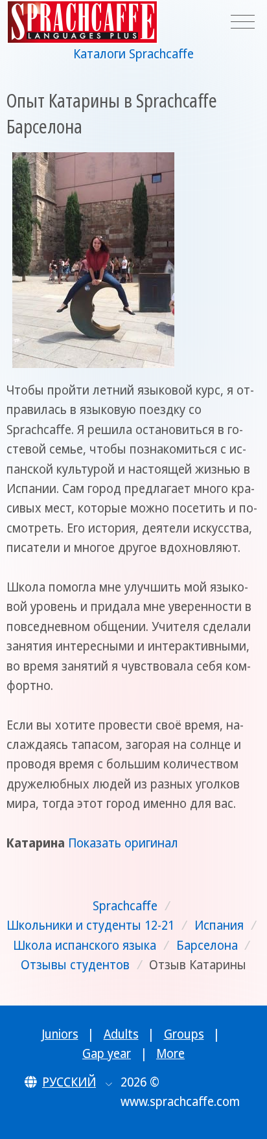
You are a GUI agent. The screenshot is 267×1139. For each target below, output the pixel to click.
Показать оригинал (123, 842)
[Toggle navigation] (242, 22)
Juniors (59, 1034)
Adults (121, 1034)
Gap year (106, 1053)
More (170, 1053)
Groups (184, 1034)
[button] (68, 1082)
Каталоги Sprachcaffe (133, 53)
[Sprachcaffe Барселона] (93, 260)
